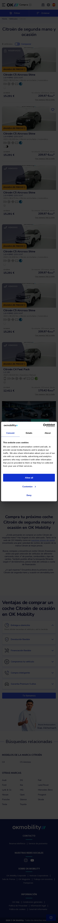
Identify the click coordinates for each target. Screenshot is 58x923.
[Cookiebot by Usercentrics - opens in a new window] (43, 425)
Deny (29, 495)
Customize (27, 486)
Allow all (29, 478)
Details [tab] (29, 433)
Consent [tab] (10, 433)
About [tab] (48, 433)
